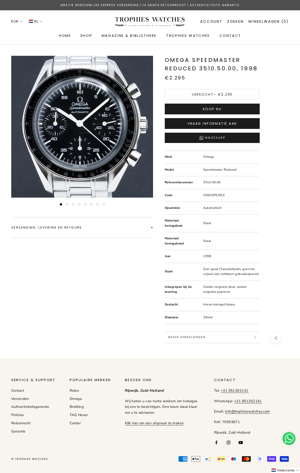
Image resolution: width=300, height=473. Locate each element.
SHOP (86, 35)
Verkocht (212, 94)
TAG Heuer (79, 415)
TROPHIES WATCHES (188, 35)
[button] (285, 470)
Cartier (75, 423)
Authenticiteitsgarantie (30, 406)
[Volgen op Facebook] (216, 442)
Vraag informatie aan (212, 123)
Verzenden (20, 398)
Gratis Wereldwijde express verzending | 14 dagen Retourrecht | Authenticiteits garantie (150, 5)
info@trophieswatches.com (247, 411)
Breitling (77, 406)
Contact (17, 390)
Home (65, 35)
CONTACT (230, 35)
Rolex (74, 390)
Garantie (18, 431)
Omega (76, 398)
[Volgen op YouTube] (240, 442)
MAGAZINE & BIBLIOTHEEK (129, 35)
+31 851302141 (234, 390)
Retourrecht (21, 423)
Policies (17, 415)
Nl (36, 21)
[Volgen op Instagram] (228, 442)
